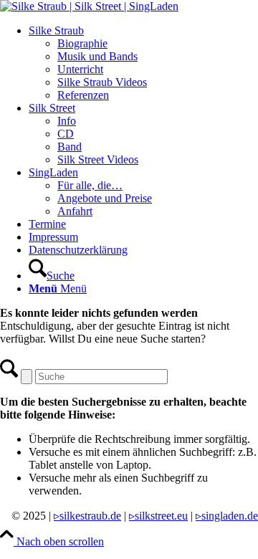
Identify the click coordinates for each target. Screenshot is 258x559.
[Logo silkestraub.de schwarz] (89, 6)
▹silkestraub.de (87, 516)
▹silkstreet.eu (158, 516)
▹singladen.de (227, 516)
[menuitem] (143, 63)
